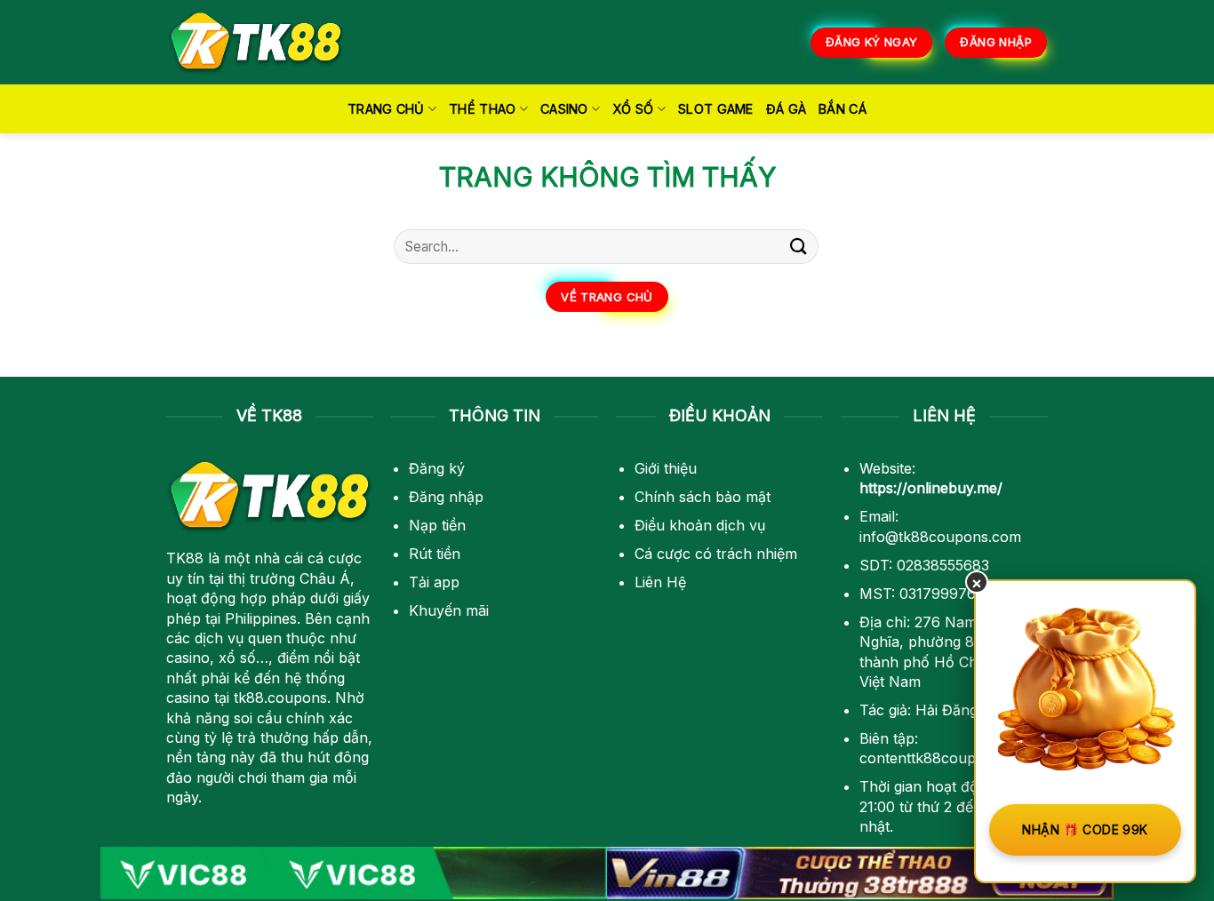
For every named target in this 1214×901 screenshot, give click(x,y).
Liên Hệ (660, 582)
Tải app (434, 582)
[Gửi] (799, 246)
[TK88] (256, 42)
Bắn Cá (843, 108)
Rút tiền (434, 553)
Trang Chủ (386, 108)
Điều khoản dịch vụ (700, 525)
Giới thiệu (666, 468)
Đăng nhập (446, 497)
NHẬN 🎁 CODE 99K (1084, 829)
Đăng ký (437, 468)
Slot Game (716, 108)
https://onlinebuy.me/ (930, 488)
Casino (564, 108)
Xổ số (632, 108)
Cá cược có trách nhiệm (716, 553)
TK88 (185, 558)
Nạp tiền (437, 525)
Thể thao (482, 108)
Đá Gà (786, 108)
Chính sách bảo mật (703, 497)
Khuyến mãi (449, 610)
